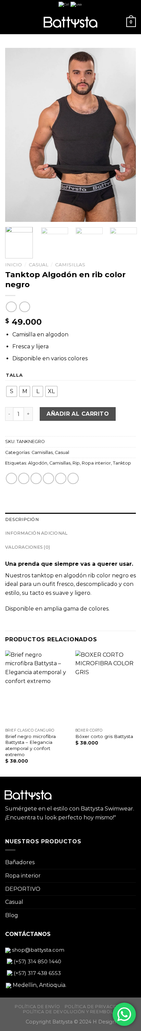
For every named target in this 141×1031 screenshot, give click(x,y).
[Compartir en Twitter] (36, 478)
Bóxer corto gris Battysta (104, 736)
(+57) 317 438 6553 (36, 973)
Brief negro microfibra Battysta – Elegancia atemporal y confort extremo (30, 745)
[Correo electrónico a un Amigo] (48, 478)
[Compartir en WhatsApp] (11, 478)
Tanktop (122, 463)
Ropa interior (96, 463)
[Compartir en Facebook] (23, 478)
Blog (11, 915)
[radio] (12, 391)
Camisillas (70, 264)
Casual (38, 264)
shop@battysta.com (37, 950)
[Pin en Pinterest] (60, 478)
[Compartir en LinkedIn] (73, 478)
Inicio (13, 264)
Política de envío (37, 1006)
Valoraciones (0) (27, 547)
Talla (14, 375)
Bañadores (20, 862)
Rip (76, 463)
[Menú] (9, 22)
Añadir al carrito (78, 414)
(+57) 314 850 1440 (36, 961)
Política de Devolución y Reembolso (71, 1011)
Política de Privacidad (95, 1006)
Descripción (22, 519)
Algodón (37, 463)
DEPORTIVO (22, 889)
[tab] (70, 519)
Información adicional (36, 533)
